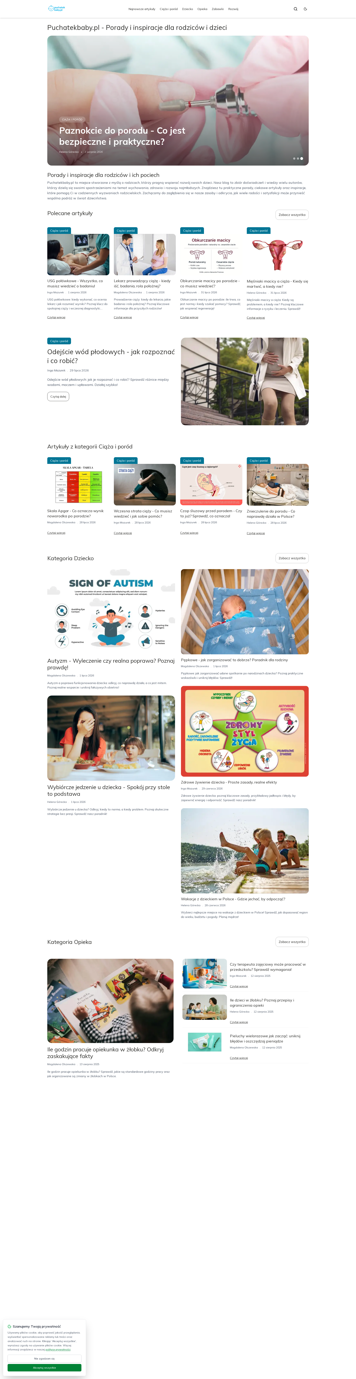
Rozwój (233, 9)
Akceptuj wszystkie (44, 1367)
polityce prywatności (58, 1349)
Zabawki (218, 9)
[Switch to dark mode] (305, 9)
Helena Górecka (69, 152)
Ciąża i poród (169, 9)
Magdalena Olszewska (128, 292)
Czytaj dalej (58, 396)
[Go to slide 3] (301, 158)
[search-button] (296, 9)
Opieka (202, 9)
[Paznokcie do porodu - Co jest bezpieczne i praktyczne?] (178, 101)
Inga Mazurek (55, 292)
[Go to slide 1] (294, 158)
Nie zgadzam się (44, 1358)
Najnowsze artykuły (141, 9)
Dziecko (187, 9)
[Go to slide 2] (298, 158)
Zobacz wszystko (292, 215)
